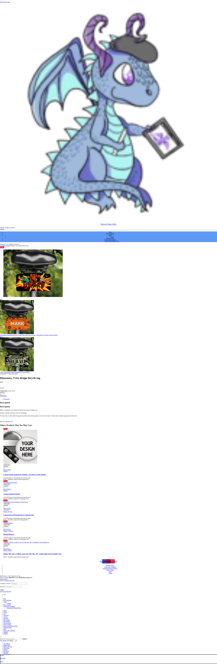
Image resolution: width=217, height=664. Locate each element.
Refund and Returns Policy (14, 608)
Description (6, 399)
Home (1, 245)
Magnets (11, 531)
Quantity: (2, 392)
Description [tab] (5, 402)
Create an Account (9, 580)
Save (3, 247)
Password (3, 586)
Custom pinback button (11, 494)
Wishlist (5, 632)
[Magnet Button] (8, 523)
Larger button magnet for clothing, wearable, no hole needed (24, 474)
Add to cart (3, 396)
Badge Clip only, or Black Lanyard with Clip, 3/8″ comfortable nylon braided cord (32, 554)
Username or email (5, 583)
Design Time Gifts (5, 2)
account (3, 658)
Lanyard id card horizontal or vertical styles (18, 515)
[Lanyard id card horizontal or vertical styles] (15, 502)
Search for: (3, 639)
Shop (4, 598)
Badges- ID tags (7, 511)
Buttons (5, 471)
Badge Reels (6, 645)
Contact (9, 603)
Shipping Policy (7, 627)
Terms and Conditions (9, 606)
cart (1, 661)
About (5, 602)
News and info (7, 623)
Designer (5, 618)
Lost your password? (5, 591)
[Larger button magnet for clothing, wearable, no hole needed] (20, 463)
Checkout (6, 615)
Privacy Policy (7, 605)
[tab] (110, 399)
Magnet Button (8, 534)
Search (24, 639)
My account (6, 620)
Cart (4, 614)
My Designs (6, 621)
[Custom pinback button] (10, 482)
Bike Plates (6, 245)
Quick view (6, 464)
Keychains (6, 651)
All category (6, 643)
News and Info (7, 600)
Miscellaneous (7, 654)
